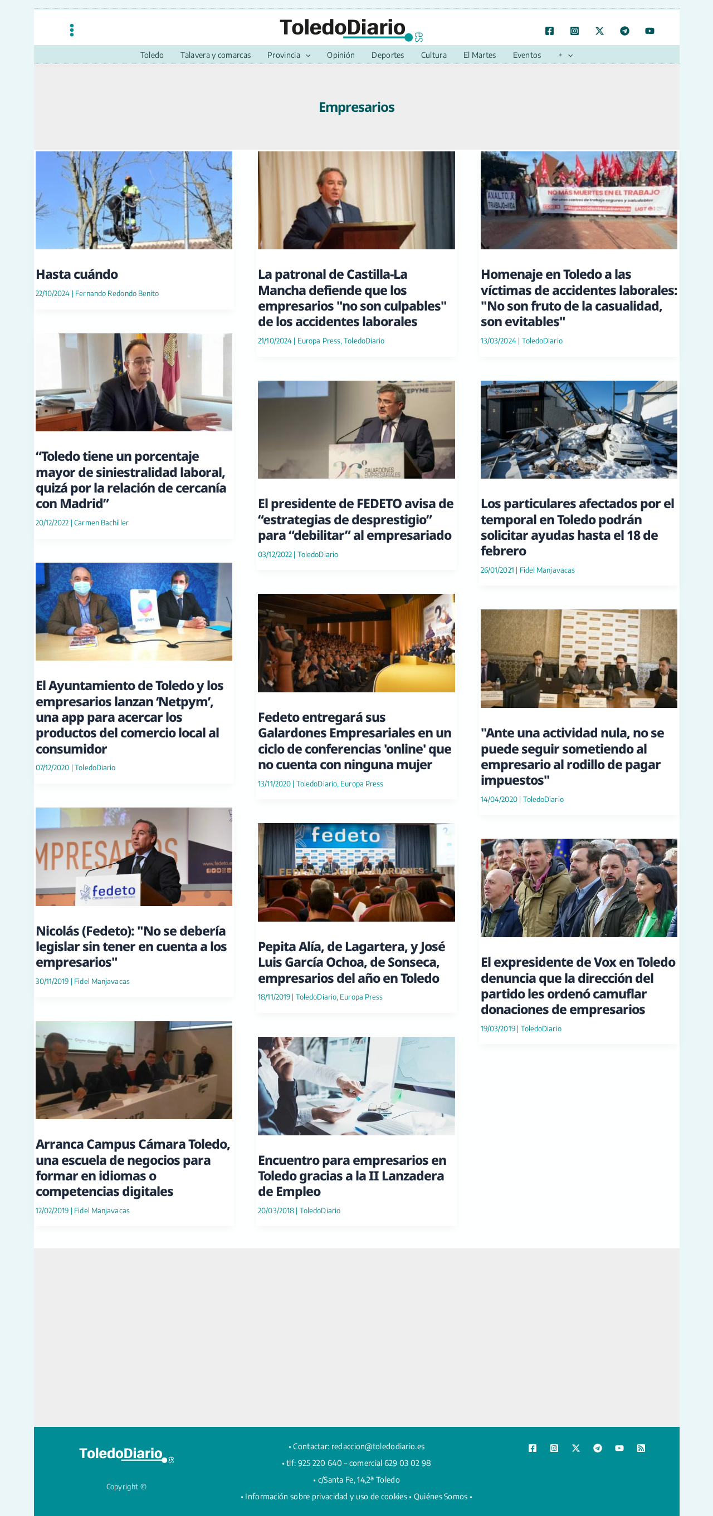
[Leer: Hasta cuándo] (134, 198)
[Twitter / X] (599, 30)
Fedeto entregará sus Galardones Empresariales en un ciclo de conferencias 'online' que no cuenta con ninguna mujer (354, 740)
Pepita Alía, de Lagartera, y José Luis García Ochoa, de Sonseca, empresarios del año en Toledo (351, 962)
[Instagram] (574, 30)
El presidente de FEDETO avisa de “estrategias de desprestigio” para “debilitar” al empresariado (355, 519)
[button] (305, 55)
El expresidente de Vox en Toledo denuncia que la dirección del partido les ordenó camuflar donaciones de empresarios (578, 985)
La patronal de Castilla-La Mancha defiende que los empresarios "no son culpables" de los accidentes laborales (352, 297)
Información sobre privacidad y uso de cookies (326, 1496)
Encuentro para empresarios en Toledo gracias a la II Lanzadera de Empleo (352, 1175)
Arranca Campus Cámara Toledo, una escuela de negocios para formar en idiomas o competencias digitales (133, 1167)
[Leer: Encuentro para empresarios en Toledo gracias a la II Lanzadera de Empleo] (356, 1084)
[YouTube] (649, 30)
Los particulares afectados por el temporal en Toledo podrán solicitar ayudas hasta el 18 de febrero (577, 526)
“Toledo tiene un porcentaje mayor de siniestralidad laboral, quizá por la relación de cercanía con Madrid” (131, 479)
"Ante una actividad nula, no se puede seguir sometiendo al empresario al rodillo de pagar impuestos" (572, 756)
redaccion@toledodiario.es (378, 1446)
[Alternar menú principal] (71, 29)
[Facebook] (549, 30)
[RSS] (641, 1448)
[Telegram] (624, 30)
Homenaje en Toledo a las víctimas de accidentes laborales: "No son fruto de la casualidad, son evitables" (579, 297)
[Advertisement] (356, 1337)
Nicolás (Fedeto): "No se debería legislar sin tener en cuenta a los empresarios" (131, 946)
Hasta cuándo (77, 274)
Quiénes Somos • (443, 1496)
